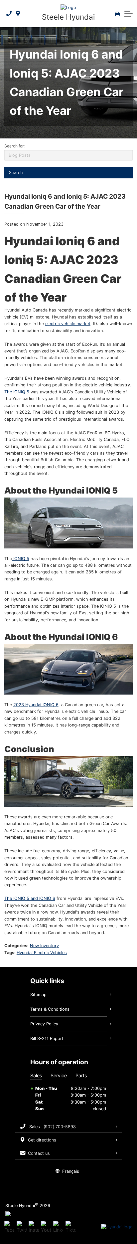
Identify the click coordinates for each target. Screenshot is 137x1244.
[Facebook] (9, 1227)
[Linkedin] (58, 1227)
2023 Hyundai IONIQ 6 (36, 704)
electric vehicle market (67, 323)
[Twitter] (22, 1227)
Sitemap (38, 994)
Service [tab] (59, 1075)
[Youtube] (46, 1227)
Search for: (14, 145)
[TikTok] (70, 1227)
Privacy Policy (44, 1023)
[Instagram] (34, 1227)
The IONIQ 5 (16, 391)
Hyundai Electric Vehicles (42, 952)
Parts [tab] (81, 1075)
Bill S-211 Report (47, 1038)
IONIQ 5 (20, 558)
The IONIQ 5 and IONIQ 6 (29, 898)
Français (70, 1171)
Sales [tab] (36, 1075)
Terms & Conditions (49, 1009)
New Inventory (44, 945)
